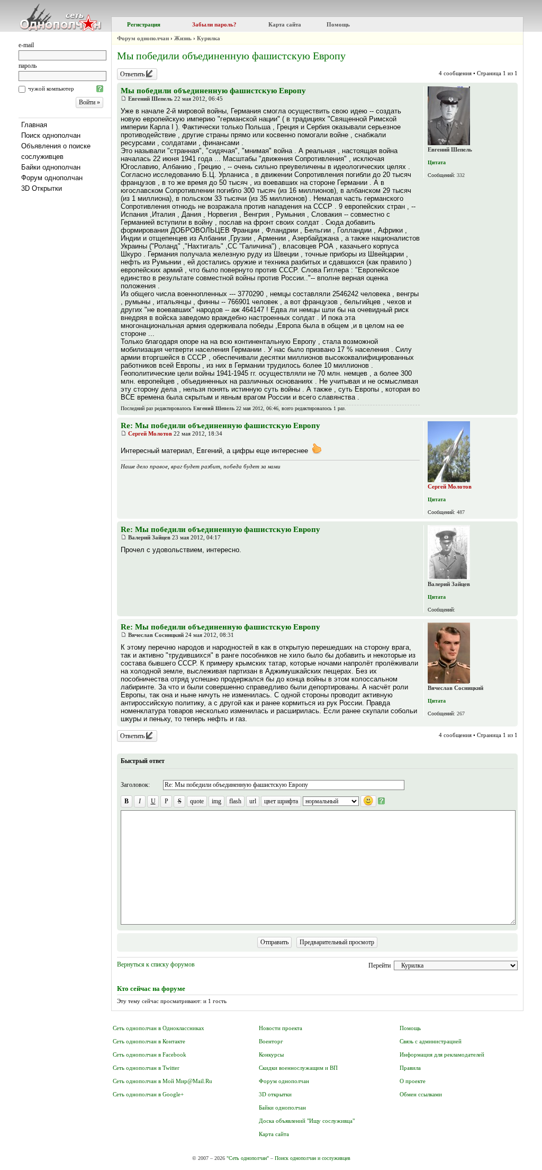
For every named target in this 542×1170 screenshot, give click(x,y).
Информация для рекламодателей (442, 1054)
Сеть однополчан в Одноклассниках (158, 1028)
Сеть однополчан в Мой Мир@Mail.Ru (162, 1081)
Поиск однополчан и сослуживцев (312, 1158)
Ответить (133, 74)
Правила (410, 1068)
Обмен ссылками (421, 1094)
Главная (34, 125)
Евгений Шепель (150, 98)
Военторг (271, 1041)
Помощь (338, 24)
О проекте (413, 1081)
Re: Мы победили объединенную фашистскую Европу (220, 425)
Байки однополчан (50, 167)
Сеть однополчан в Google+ (148, 1094)
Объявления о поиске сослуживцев (56, 151)
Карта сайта (284, 24)
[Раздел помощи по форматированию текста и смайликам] (381, 801)
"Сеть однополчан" (248, 1158)
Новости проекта (280, 1028)
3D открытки (275, 1094)
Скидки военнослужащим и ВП (298, 1068)
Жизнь (183, 38)
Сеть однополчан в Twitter (146, 1068)
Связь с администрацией (431, 1041)
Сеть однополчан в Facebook (149, 1054)
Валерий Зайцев (149, 537)
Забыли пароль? (214, 24)
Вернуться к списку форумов (156, 964)
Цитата (437, 162)
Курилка (208, 38)
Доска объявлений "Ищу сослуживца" (307, 1121)
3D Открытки (41, 188)
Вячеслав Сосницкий (156, 635)
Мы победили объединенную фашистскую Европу (231, 55)
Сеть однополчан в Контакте (149, 1041)
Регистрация (143, 24)
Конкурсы (271, 1054)
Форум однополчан (52, 178)
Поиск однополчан (50, 135)
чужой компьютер (51, 88)
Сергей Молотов (150, 433)
